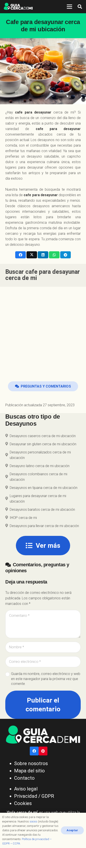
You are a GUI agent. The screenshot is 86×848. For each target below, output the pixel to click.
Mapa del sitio (29, 770)
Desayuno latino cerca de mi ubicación (39, 466)
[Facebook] (34, 751)
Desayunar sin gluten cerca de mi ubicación (43, 444)
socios (33, 821)
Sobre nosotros (31, 763)
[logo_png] (18, 6)
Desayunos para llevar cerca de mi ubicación (44, 526)
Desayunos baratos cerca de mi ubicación (42, 509)
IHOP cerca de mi (23, 518)
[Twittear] (31, 254)
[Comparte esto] (20, 254)
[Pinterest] (43, 751)
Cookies (23, 803)
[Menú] (69, 6)
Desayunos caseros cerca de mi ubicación (43, 436)
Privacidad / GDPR (34, 796)
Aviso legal (26, 789)
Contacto (24, 778)
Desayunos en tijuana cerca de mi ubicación (43, 488)
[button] (80, 6)
